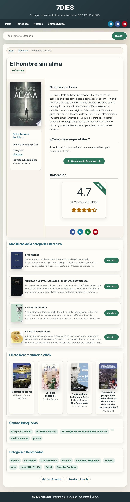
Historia (109, 460)
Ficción (15, 460)
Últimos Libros (56, 23)
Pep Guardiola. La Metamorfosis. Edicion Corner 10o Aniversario (79, 398)
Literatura (23, 50)
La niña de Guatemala (37, 331)
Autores (38, 23)
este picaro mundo (21, 431)
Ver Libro (111, 260)
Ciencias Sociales (66, 467)
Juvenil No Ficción (31, 467)
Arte (13, 467)
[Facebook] (117, 24)
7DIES (65, 7)
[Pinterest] (124, 24)
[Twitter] (111, 24)
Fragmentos (32, 254)
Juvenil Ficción (49, 460)
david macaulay (19, 438)
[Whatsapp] (88, 232)
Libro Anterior (53, 479)
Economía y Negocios (88, 460)
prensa (37, 438)
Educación (30, 460)
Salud (49, 467)
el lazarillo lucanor (46, 431)
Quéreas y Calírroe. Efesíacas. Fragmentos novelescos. (56, 280)
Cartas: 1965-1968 (36, 307)
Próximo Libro (77, 479)
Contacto (84, 496)
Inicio (8, 23)
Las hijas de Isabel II (50, 394)
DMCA (95, 496)
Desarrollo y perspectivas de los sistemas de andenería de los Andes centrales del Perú (108, 400)
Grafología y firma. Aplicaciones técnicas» (84, 431)
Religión (66, 460)
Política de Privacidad (65, 496)
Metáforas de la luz (22, 391)
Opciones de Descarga (84, 161)
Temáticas (22, 23)
